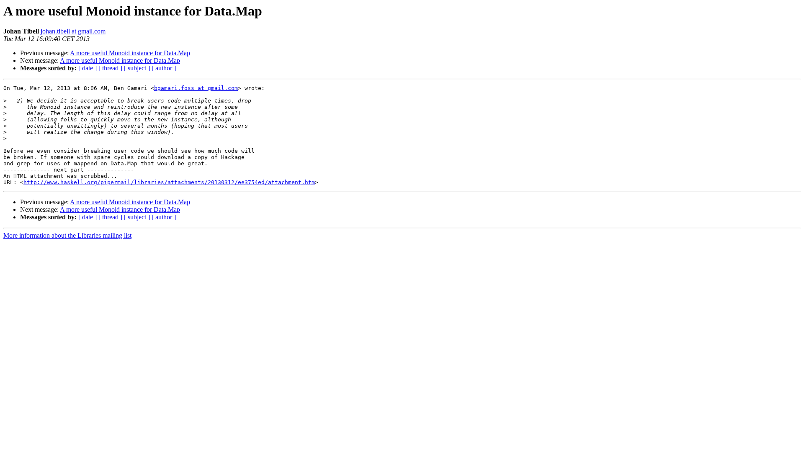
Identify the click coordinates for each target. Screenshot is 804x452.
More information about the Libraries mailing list (67, 235)
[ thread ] (110, 68)
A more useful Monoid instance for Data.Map (130, 52)
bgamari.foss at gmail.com (196, 88)
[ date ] (87, 68)
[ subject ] (137, 68)
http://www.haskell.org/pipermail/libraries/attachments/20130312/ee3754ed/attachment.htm (169, 182)
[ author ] (164, 68)
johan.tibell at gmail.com (73, 31)
